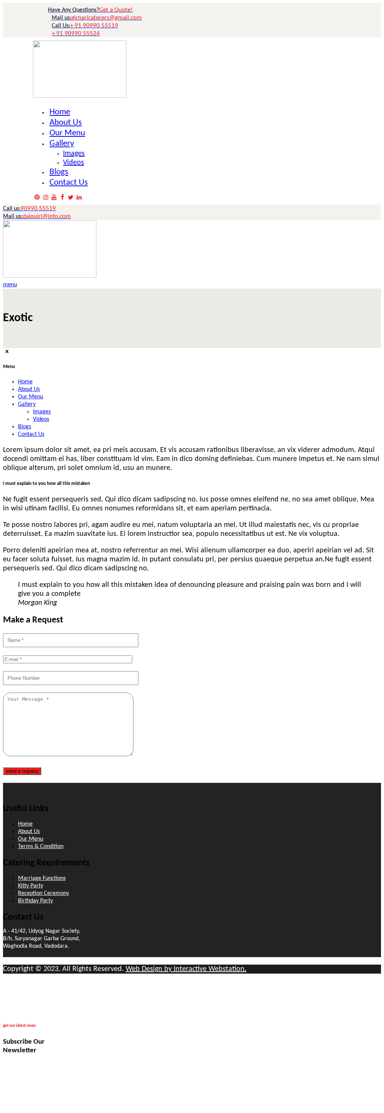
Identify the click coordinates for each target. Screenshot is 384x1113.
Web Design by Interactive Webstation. (186, 969)
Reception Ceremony (43, 893)
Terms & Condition (40, 847)
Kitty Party (30, 886)
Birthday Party (35, 901)
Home (25, 824)
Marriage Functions (42, 878)
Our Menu (30, 839)
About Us (29, 832)
